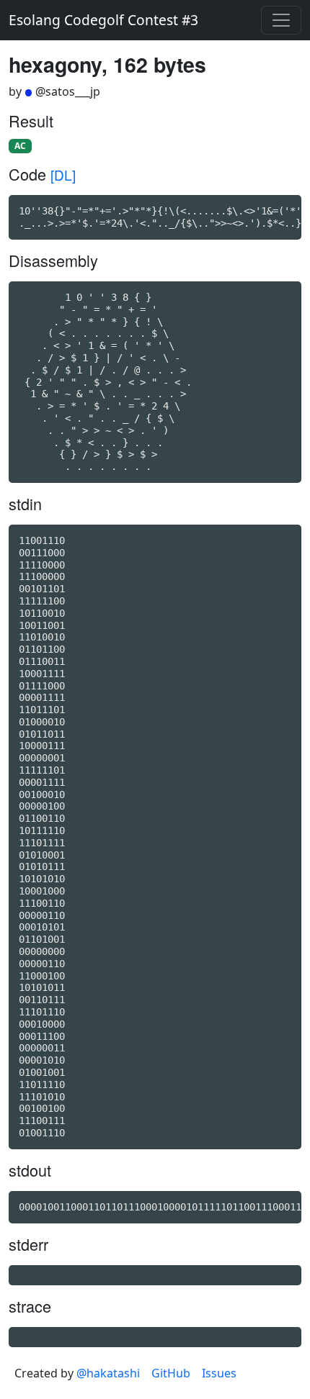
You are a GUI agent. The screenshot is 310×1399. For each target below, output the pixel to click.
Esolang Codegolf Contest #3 (103, 20)
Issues (219, 1373)
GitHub (170, 1373)
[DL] (63, 174)
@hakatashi (108, 1373)
